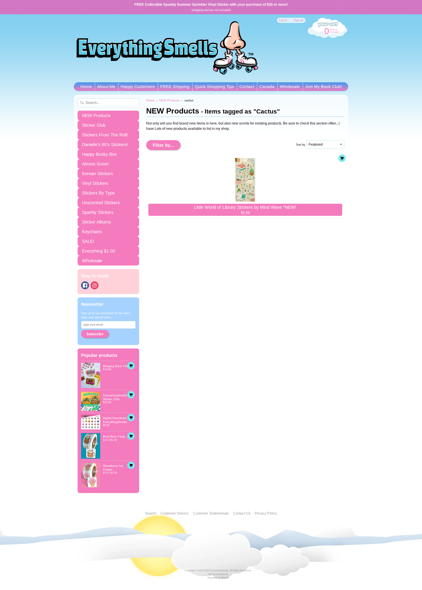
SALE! (88, 241)
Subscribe (95, 334)
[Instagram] (94, 285)
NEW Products (96, 115)
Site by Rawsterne (218, 574)
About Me (106, 86)
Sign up (298, 20)
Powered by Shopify (218, 577)
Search (150, 513)
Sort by (300, 144)
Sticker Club (94, 125)
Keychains (92, 231)
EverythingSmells (219, 570)
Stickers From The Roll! (105, 134)
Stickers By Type (98, 193)
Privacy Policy (266, 513)
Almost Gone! (95, 163)
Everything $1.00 (98, 251)
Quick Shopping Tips (214, 86)
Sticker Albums (96, 222)
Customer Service (175, 513)
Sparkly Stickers (97, 212)
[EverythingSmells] (167, 48)
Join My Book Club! (323, 86)
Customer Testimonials (211, 513)
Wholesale (290, 86)
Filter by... (163, 145)
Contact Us (241, 513)
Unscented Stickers (101, 202)
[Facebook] (85, 285)
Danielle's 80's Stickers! (105, 144)
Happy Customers (138, 86)
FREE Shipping (174, 86)
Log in (283, 20)
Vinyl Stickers (95, 183)
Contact (246, 86)
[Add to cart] (131, 365)
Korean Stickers (97, 173)
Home (86, 86)
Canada (267, 86)
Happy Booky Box (99, 154)
